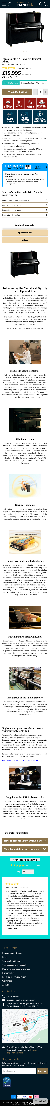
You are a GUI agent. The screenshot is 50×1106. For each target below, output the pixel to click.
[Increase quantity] (45, 92)
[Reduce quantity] (35, 92)
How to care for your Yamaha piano (23, 841)
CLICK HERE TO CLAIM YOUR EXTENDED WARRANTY (22, 760)
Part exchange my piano (11, 205)
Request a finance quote (11, 210)
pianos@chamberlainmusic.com (21, 1000)
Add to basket (19, 92)
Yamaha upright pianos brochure (22, 849)
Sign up (42, 1071)
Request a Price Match (11, 215)
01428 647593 (13, 996)
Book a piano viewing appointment (15, 200)
